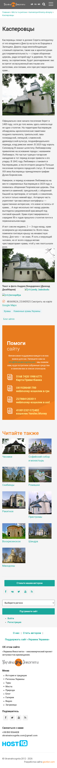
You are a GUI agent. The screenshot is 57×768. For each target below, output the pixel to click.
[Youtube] (18, 717)
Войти (11, 618)
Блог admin (9, 319)
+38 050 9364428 (10, 732)
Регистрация (14, 622)
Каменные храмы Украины (27, 311)
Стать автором (32, 633)
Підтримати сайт (29, 611)
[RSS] (25, 717)
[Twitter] (12, 717)
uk (32, 4)
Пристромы (35, 516)
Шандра (33, 541)
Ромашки (34, 484)
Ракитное (7, 511)
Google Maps (9, 305)
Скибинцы (8, 484)
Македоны (8, 565)
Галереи (9, 697)
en (39, 4)
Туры (8, 683)
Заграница (11, 705)
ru (35, 4)
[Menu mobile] (51, 4)
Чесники (7, 456)
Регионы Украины (14, 679)
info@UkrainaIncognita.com (22, 362)
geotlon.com (49, 762)
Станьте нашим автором (30, 583)
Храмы (7, 311)
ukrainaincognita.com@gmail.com (20, 735)
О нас (16, 633)
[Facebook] (5, 717)
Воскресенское (11, 541)
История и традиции (16, 675)
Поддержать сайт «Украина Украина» (27, 639)
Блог (8, 694)
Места (8, 686)
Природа (10, 690)
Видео (8, 701)
